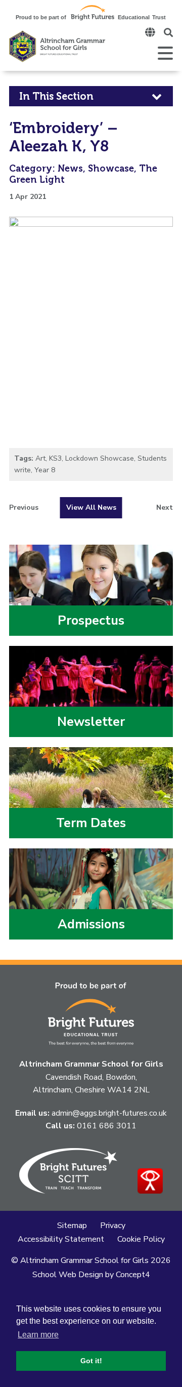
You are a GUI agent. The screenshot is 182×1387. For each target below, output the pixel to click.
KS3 (55, 458)
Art (40, 458)
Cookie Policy (141, 1239)
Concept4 (133, 1274)
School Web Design (67, 1274)
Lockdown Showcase (99, 458)
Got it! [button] (91, 1361)
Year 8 (44, 470)
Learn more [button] (38, 1334)
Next (164, 507)
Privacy (112, 1225)
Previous (23, 507)
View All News (91, 507)
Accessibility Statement (61, 1239)
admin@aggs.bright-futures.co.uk (109, 1113)
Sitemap (72, 1225)
